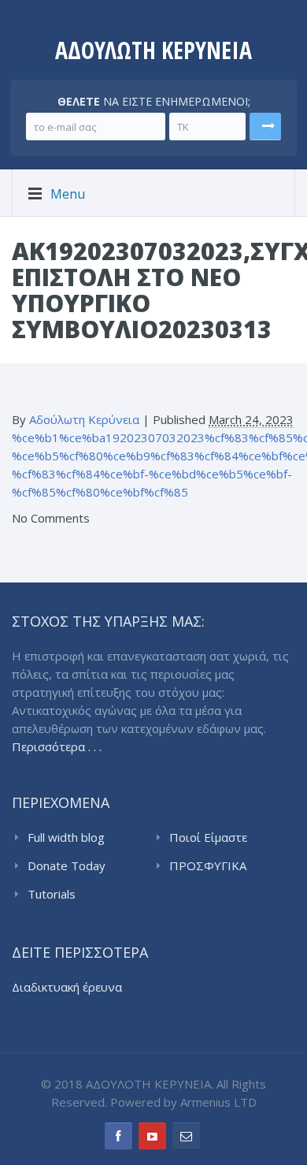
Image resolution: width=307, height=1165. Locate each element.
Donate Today (66, 865)
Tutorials (52, 894)
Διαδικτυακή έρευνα (67, 987)
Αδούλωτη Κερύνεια (84, 419)
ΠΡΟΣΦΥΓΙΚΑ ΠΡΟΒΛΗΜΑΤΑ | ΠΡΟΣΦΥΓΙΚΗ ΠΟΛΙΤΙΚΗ (216, 866)
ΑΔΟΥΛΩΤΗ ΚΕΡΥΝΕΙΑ (153, 50)
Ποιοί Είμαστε (208, 837)
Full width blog (66, 837)
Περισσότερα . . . (57, 746)
